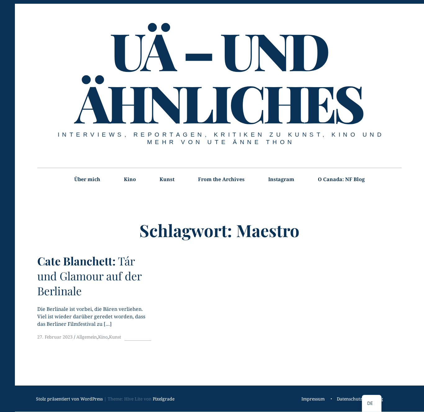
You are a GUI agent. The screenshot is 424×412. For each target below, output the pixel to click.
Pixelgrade (163, 399)
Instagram (281, 179)
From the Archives (221, 179)
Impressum (313, 399)
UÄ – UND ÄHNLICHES (219, 76)
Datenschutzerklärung (360, 399)
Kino (130, 179)
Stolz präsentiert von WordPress (69, 399)
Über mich (87, 179)
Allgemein (86, 337)
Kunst (167, 179)
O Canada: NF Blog (341, 179)
